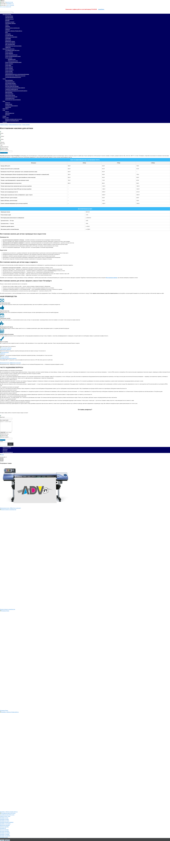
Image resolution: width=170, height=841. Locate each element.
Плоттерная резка (9, 93)
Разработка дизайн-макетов (11, 89)
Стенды (7, 24)
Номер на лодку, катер (13, 60)
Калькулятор (8, 107)
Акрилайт (7, 20)
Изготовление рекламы (10, 83)
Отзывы (4, 116)
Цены (4, 101)
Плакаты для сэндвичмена (11, 36)
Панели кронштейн (7, 447)
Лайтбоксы (2, 353)
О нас (4, 110)
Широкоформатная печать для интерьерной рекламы (17, 74)
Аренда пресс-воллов (10, 95)
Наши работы (5, 108)
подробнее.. (101, 9)
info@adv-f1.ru (10, 3)
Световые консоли (9, 18)
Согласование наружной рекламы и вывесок (15, 87)
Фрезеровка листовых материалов (13, 99)
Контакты (5, 122)
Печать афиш (8, 65)
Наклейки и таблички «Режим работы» (13, 30)
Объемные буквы (9, 15)
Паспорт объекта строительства (12, 27)
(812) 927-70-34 (9, 2)
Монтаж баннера (9, 80)
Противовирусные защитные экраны (13, 45)
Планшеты (7, 29)
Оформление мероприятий (11, 96)
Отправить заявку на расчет (11, 105)
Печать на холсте (9, 72)
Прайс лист (7, 102)
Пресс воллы (8, 39)
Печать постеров (9, 68)
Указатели (7, 26)
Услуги (4, 78)
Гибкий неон (8, 47)
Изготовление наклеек (111, 277)
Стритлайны (8, 33)
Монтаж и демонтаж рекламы (12, 86)
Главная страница (4, 124)
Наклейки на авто (12, 59)
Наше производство (9, 113)
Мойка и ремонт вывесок (10, 84)
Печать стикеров (9, 51)
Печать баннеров (9, 53)
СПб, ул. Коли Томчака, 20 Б (5, 6)
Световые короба (9, 17)
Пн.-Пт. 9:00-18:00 (10, 5)
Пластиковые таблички (10, 23)
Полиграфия (8, 38)
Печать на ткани (8, 71)
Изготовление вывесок (8, 452)
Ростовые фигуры (9, 35)
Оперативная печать (10, 98)
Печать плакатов (9, 66)
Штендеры (5, 450)
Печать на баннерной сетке (11, 54)
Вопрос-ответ (6, 117)
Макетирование (8, 92)
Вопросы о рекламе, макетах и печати (13, 119)
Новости (7, 111)
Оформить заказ (4, 152)
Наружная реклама (7, 14)
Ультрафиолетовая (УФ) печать (12, 50)
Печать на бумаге (9, 63)
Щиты (6, 32)
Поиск (1, 441)
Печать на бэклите (9, 69)
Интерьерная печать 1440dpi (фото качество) (15, 75)
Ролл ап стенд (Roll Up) (10, 42)
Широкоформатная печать (8, 48)
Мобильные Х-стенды (10, 41)
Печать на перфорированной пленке (13, 62)
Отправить (3, 440)
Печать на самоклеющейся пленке (13, 56)
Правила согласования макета (12, 120)
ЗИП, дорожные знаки (10, 44)
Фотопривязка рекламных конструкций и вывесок (16, 90)
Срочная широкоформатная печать (13, 77)
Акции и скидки (8, 104)
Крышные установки (9, 21)
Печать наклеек (8, 57)
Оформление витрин (9, 81)
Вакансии (7, 114)
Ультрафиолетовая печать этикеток (8, 358)
